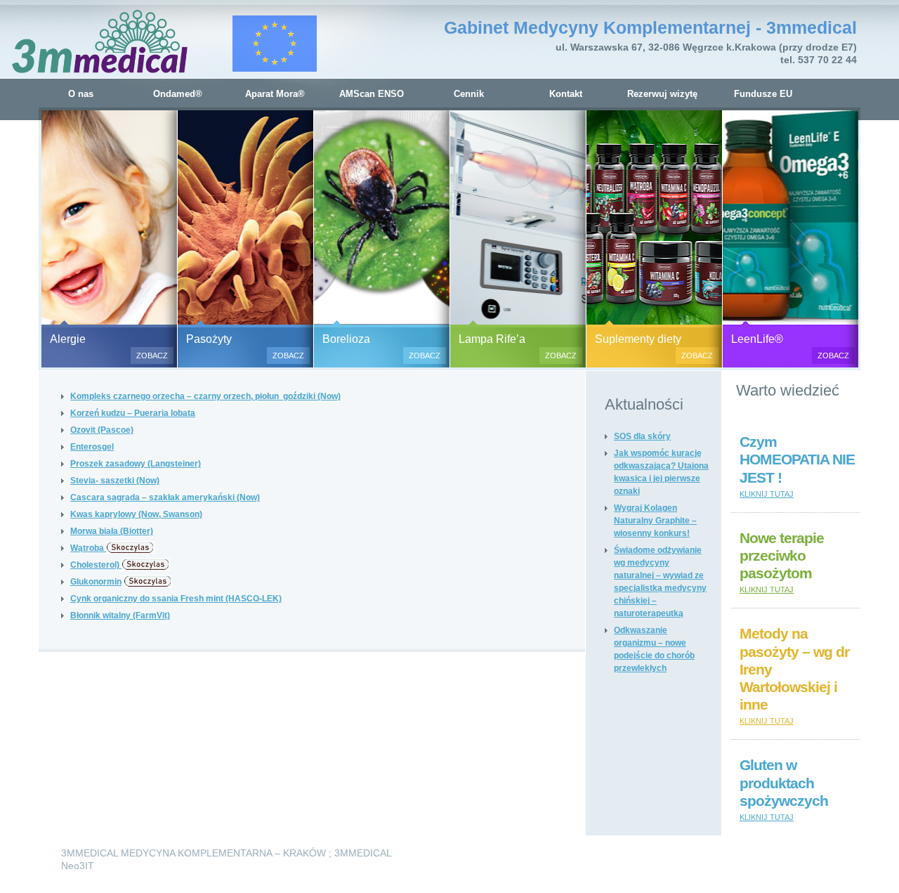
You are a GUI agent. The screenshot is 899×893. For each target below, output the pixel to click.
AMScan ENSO (371, 94)
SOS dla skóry (642, 436)
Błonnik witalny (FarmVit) (120, 615)
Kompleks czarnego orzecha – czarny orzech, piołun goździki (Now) (205, 396)
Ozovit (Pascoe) (101, 430)
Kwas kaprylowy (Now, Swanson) (136, 514)
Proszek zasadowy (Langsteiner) (135, 464)
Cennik (469, 94)
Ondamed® (177, 94)
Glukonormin (96, 582)
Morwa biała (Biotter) (111, 531)
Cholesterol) (96, 565)
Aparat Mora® (275, 94)
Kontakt (565, 94)
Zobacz (152, 355)
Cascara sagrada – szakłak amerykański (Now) (165, 497)
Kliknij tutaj (767, 494)
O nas (80, 94)
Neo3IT (77, 865)
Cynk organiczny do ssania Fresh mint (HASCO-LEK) (176, 599)
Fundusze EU (763, 94)
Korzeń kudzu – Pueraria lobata (132, 413)
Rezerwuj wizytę (662, 94)
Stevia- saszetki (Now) (114, 480)
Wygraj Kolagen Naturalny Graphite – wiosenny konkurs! (655, 520)
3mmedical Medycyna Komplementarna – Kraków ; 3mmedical (226, 853)
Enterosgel (92, 447)
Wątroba (88, 548)
